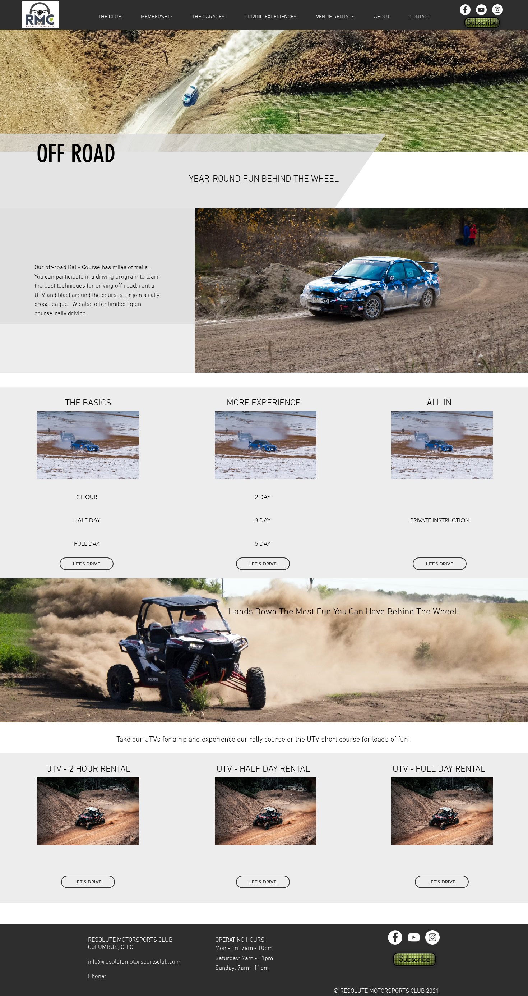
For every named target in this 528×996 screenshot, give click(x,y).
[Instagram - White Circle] (497, 9)
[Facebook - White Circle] (465, 9)
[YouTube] (481, 9)
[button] (156, 17)
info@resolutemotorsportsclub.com (134, 962)
